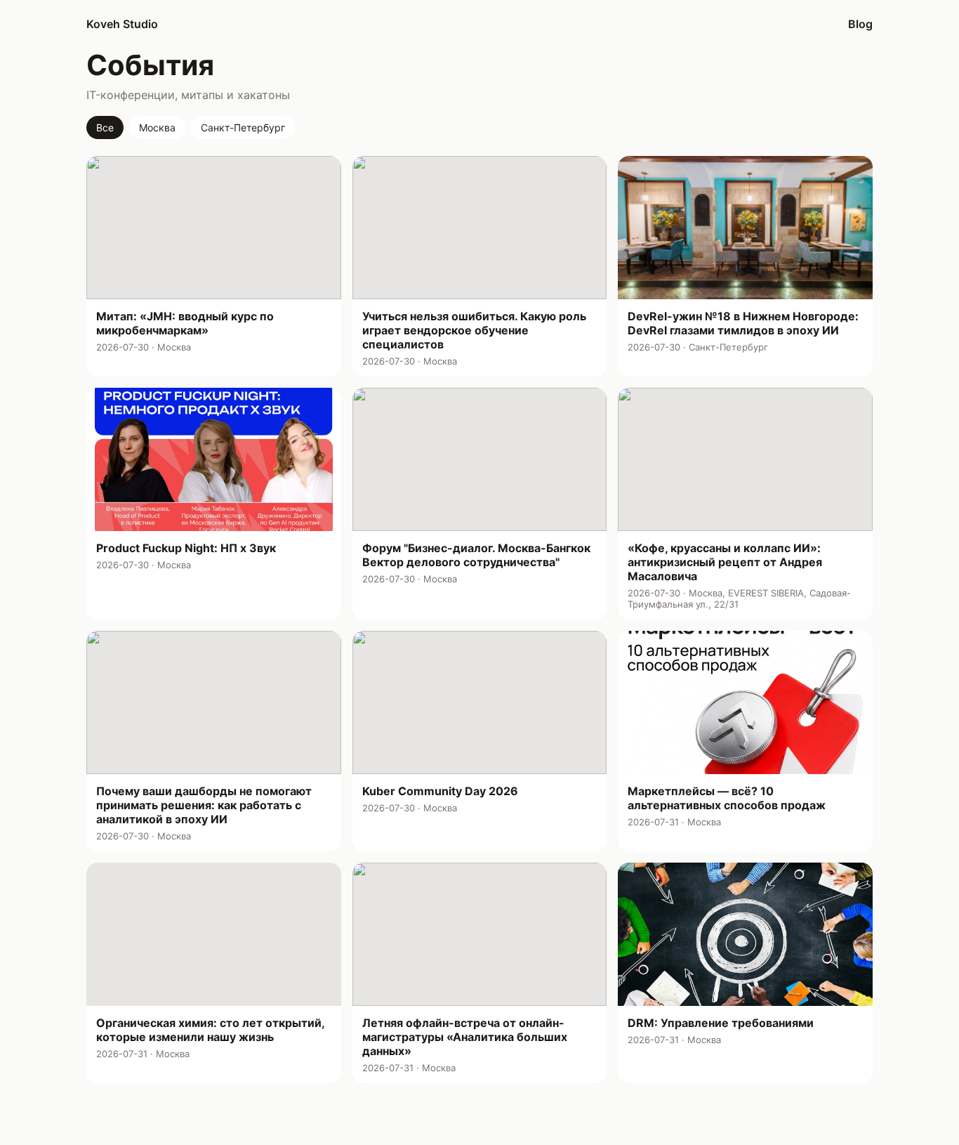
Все (105, 127)
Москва (157, 127)
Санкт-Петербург (243, 127)
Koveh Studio (122, 24)
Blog (860, 24)
